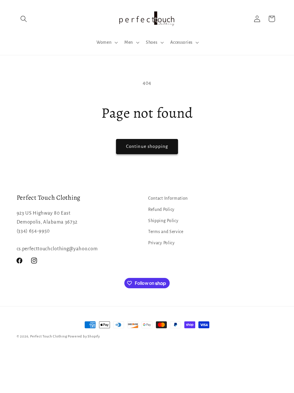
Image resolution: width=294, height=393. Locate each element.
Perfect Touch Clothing (48, 336)
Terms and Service (165, 231)
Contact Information (168, 198)
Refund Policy (161, 209)
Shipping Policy (163, 220)
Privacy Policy (161, 243)
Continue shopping (147, 146)
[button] (24, 19)
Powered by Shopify (84, 336)
